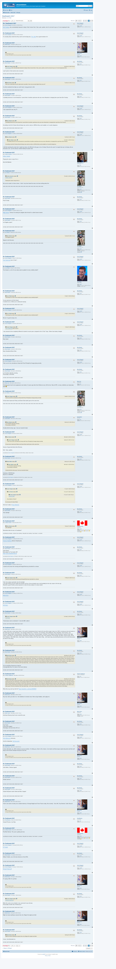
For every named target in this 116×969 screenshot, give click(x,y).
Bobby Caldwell (6, 156)
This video (33, 36)
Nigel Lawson (6, 212)
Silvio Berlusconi (7, 738)
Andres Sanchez (80, 162)
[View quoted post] (16, 66)
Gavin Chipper (10, 66)
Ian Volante (79, 186)
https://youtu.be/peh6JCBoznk (10, 553)
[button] (76, 21)
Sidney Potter (12, 496)
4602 (81, 284)
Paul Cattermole (6, 260)
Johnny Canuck (80, 526)
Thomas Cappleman (81, 673)
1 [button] (80, 20)
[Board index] (9, 5)
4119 (81, 189)
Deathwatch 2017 (8, 16)
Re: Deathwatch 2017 (9, 23)
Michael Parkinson (7, 869)
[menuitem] (10, 10)
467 (80, 384)
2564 (81, 55)
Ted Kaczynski (16, 741)
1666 (81, 836)
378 (80, 676)
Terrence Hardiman (7, 540)
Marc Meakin (79, 61)
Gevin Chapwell (80, 23)
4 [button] (83, 20)
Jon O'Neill (9, 17)
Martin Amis (5, 595)
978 (80, 419)
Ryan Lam (79, 381)
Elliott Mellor (7, 418)
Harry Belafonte (15, 504)
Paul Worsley (79, 818)
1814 (81, 714)
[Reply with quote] (74, 24)
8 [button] (90, 20)
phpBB (43, 954)
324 (80, 165)
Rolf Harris (5, 605)
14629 (81, 25)
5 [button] (85, 20)
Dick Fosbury (6, 27)
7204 (81, 80)
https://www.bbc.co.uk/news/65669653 (27, 689)
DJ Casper (5, 847)
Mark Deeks (79, 53)
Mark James (79, 711)
